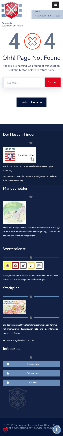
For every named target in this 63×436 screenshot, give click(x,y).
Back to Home (30, 102)
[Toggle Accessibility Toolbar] (57, 430)
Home (37, 11)
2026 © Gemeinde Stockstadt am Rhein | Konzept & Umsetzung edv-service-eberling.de (31, 427)
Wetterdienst (14, 248)
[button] (5, 430)
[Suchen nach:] (23, 83)
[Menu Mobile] (55, 5)
